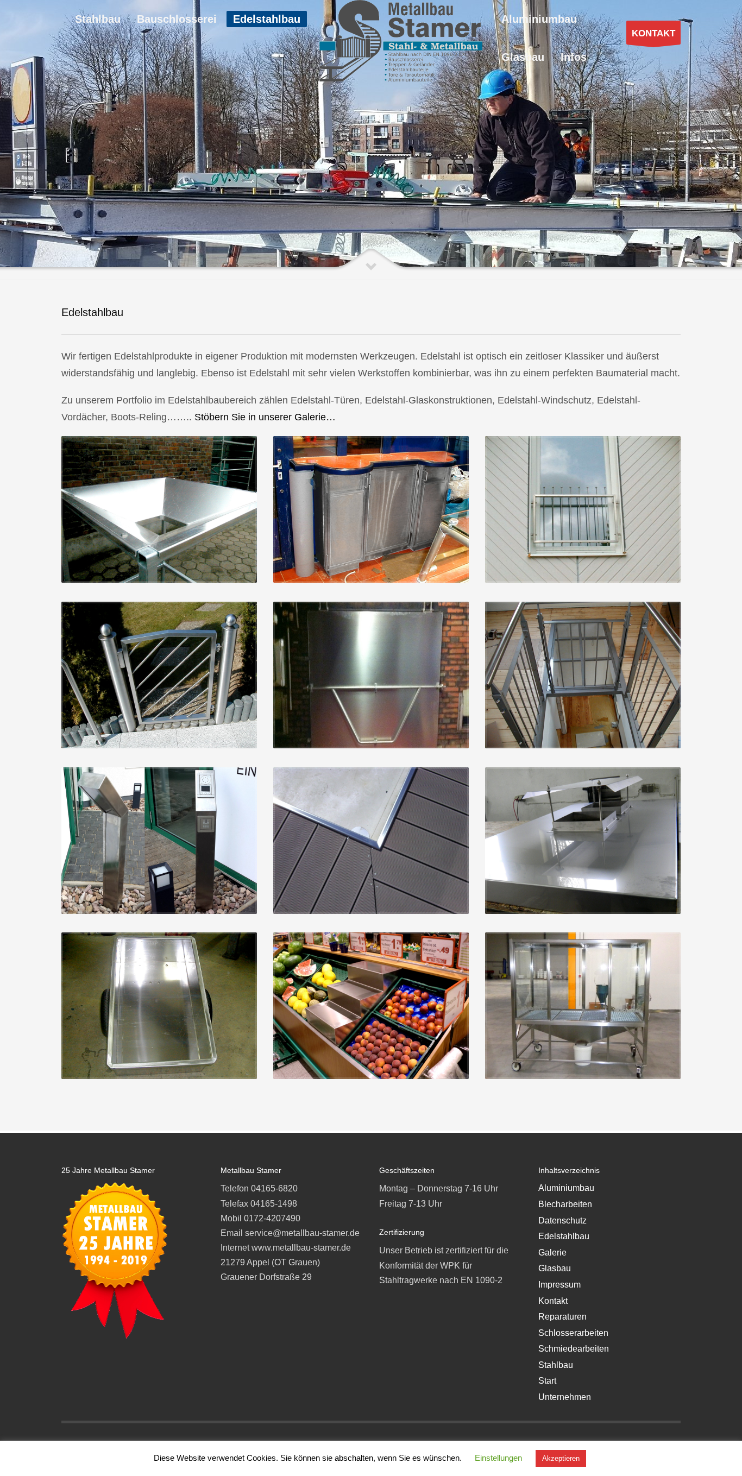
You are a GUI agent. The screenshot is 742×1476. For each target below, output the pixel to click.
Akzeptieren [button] (561, 1458)
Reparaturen (562, 1316)
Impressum (559, 1284)
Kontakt (553, 1300)
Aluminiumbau (566, 1188)
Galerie (552, 1252)
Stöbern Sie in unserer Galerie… (265, 417)
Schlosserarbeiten (573, 1333)
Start (547, 1380)
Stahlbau (555, 1365)
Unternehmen (564, 1397)
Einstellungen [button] (498, 1457)
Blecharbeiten (565, 1204)
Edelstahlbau (563, 1236)
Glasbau (554, 1268)
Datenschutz (562, 1220)
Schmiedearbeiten (573, 1348)
